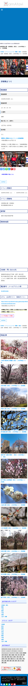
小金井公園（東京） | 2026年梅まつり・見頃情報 (13, 505)
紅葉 (13, 660)
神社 (24, 658)
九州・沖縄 (4, 616)
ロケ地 (17, 652)
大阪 (3, 656)
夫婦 (5, 656)
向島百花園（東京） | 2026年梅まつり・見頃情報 (13, 551)
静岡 (5, 662)
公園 (3, 654)
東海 (2, 632)
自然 (18, 660)
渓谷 (6, 658)
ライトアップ (12, 652)
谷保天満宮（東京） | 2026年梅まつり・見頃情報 (13, 385)
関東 (2, 607)
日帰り (14, 656)
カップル (13, 649)
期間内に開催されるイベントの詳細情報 (12, 138)
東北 (2, 626)
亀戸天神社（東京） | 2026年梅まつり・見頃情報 (13, 597)
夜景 (24, 654)
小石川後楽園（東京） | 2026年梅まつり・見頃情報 (13, 528)
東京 (18, 656)
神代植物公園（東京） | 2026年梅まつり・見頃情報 (13, 431)
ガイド (17, 649)
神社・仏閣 (4, 660)
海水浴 (3, 658)
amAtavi (3, 181)
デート (21, 649)
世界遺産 (24, 652)
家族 (8, 656)
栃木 (20, 656)
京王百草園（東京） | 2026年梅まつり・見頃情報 (13, 574)
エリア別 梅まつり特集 (7, 315)
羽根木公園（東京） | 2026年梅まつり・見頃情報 (13, 408)
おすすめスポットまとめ (6, 649)
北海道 (3, 624)
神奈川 (20, 658)
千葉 (16, 654)
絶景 (16, 660)
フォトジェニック (5, 652)
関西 (2, 611)
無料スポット (13, 658)
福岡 (8, 660)
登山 (17, 658)
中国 (2, 612)
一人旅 (20, 652)
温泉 (9, 658)
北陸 (2, 633)
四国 (2, 614)
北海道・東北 (4, 605)
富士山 (11, 656)
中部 (2, 609)
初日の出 (6, 654)
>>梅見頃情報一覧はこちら (7, 174)
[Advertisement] (14, 26)
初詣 (10, 654)
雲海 (3, 662)
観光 (23, 660)
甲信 (2, 630)
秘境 (10, 660)
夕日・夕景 (20, 654)
